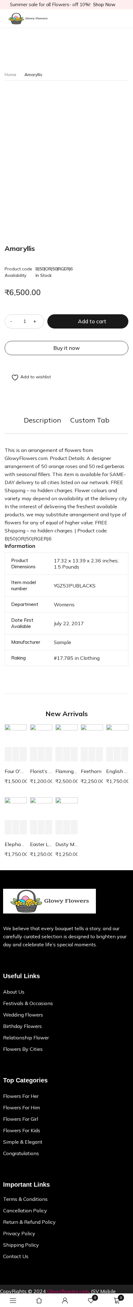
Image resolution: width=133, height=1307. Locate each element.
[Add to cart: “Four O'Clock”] (8, 754)
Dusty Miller (66, 844)
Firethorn (91, 771)
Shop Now (104, 4)
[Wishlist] (28, 377)
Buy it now (67, 348)
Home (10, 74)
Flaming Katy (66, 771)
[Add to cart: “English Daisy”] (109, 754)
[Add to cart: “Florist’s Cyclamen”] (33, 754)
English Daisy (117, 771)
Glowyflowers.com (68, 1291)
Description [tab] (42, 420)
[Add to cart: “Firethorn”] (84, 754)
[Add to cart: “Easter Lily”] (33, 827)
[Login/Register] (65, 1300)
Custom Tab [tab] (89, 420)
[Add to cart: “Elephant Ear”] (8, 827)
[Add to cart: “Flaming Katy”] (58, 754)
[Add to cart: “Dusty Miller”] (58, 827)
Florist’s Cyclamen (41, 771)
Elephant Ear (16, 844)
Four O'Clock (16, 771)
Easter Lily (41, 844)
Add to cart (92, 321)
